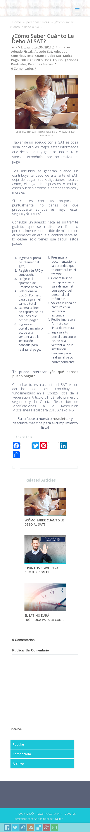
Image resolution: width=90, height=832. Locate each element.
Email (54, 827)
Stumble (30, 827)
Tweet (15, 827)
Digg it (22, 827)
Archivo (18, 763)
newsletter (61, 418)
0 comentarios (22, 68)
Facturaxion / (53, 813)
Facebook (7, 827)
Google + (46, 827)
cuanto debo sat (48, 56)
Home (16, 22)
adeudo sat (43, 51)
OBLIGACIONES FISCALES (39, 60)
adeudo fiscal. (22, 51)
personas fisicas (37, 22)
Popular (18, 744)
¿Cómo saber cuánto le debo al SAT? (43, 38)
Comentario (22, 754)
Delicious (38, 827)
